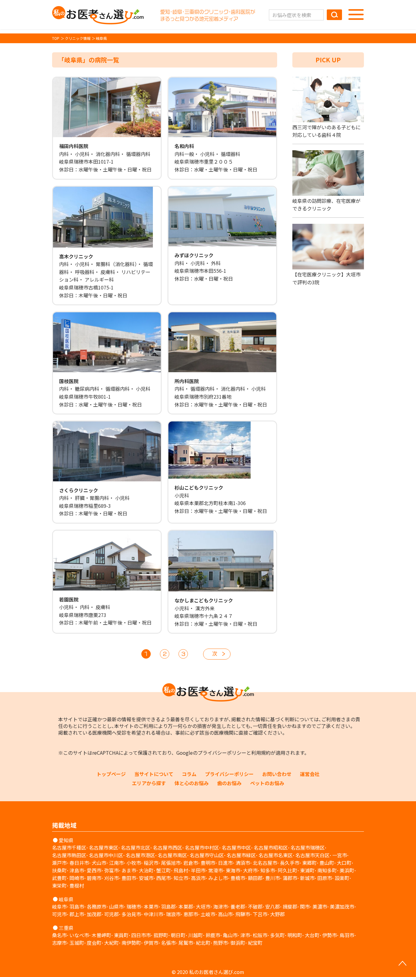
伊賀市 (151, 942)
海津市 (220, 906)
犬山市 (99, 862)
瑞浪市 (173, 914)
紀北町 (203, 942)
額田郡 (255, 878)
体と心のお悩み (192, 783)
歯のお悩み (229, 783)
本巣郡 (185, 906)
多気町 (277, 935)
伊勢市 (329, 935)
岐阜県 (66, 899)
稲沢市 (151, 862)
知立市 (181, 878)
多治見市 (131, 914)
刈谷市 (111, 878)
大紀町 (111, 942)
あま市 (129, 870)
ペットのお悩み (267, 783)
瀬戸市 (59, 862)
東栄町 (59, 885)
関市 (305, 906)
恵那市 (190, 914)
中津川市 (153, 914)
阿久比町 (287, 870)
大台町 (312, 935)
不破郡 (255, 906)
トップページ (111, 774)
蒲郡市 (290, 878)
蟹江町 (163, 870)
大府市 (250, 870)
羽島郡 (168, 906)
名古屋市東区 (103, 847)
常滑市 (215, 870)
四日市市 (141, 935)
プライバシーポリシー (222, 752)
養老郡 (238, 906)
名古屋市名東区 (276, 855)
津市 (245, 935)
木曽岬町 (101, 935)
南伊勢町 (131, 942)
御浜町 (238, 942)
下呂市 (260, 914)
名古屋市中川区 (106, 855)
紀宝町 (255, 942)
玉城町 (76, 942)
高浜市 (198, 878)
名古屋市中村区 (202, 847)
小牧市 (133, 862)
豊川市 (272, 878)
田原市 (324, 878)
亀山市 (230, 935)
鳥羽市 (347, 935)
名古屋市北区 (135, 847)
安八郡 (272, 906)
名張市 (168, 942)
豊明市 (208, 862)
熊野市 (220, 942)
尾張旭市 (171, 862)
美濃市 (319, 906)
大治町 (146, 870)
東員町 (121, 935)
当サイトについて (153, 774)
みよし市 (218, 878)
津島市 (76, 870)
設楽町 (342, 878)
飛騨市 (242, 914)
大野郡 (277, 914)
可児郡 (111, 914)
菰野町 (160, 935)
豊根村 (76, 885)
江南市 (116, 862)
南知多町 (327, 870)
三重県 (66, 927)
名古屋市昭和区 (271, 847)
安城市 (146, 878)
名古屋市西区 (167, 847)
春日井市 (79, 862)
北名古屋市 (265, 862)
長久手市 (289, 862)
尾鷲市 (185, 942)
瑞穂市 (133, 906)
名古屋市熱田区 (69, 855)
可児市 (59, 914)
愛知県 (66, 840)
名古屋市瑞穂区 (308, 847)
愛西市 (94, 870)
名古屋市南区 (172, 855)
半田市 (198, 870)
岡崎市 (76, 878)
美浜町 (347, 870)
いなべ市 (79, 935)
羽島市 (76, 906)
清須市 (242, 862)
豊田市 (129, 878)
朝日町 (178, 935)
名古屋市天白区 (312, 855)
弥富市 (111, 870)
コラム (189, 774)
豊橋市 (238, 878)
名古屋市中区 (236, 847)
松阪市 (260, 935)
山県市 (116, 906)
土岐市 (208, 914)
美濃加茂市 (342, 906)
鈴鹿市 (213, 935)
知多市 (267, 870)
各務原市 (96, 906)
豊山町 (326, 862)
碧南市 (94, 878)
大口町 (344, 862)
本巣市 (151, 906)
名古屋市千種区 (69, 847)
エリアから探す (149, 783)
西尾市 (163, 878)
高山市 (225, 914)
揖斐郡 (290, 906)
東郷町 (309, 862)
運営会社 (309, 774)
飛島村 (181, 870)
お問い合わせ (276, 774)
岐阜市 (59, 906)
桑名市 (59, 935)
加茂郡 (94, 914)
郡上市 (76, 914)
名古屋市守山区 (207, 855)
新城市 (307, 878)
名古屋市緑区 (241, 855)
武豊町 (59, 878)
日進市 (225, 862)
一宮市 (339, 855)
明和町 (294, 935)
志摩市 (59, 942)
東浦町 (307, 870)
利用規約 (261, 752)
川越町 (195, 935)
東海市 (233, 870)
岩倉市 (190, 862)
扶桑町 (59, 870)
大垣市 (203, 906)
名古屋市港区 (140, 855)
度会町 (94, 942)
